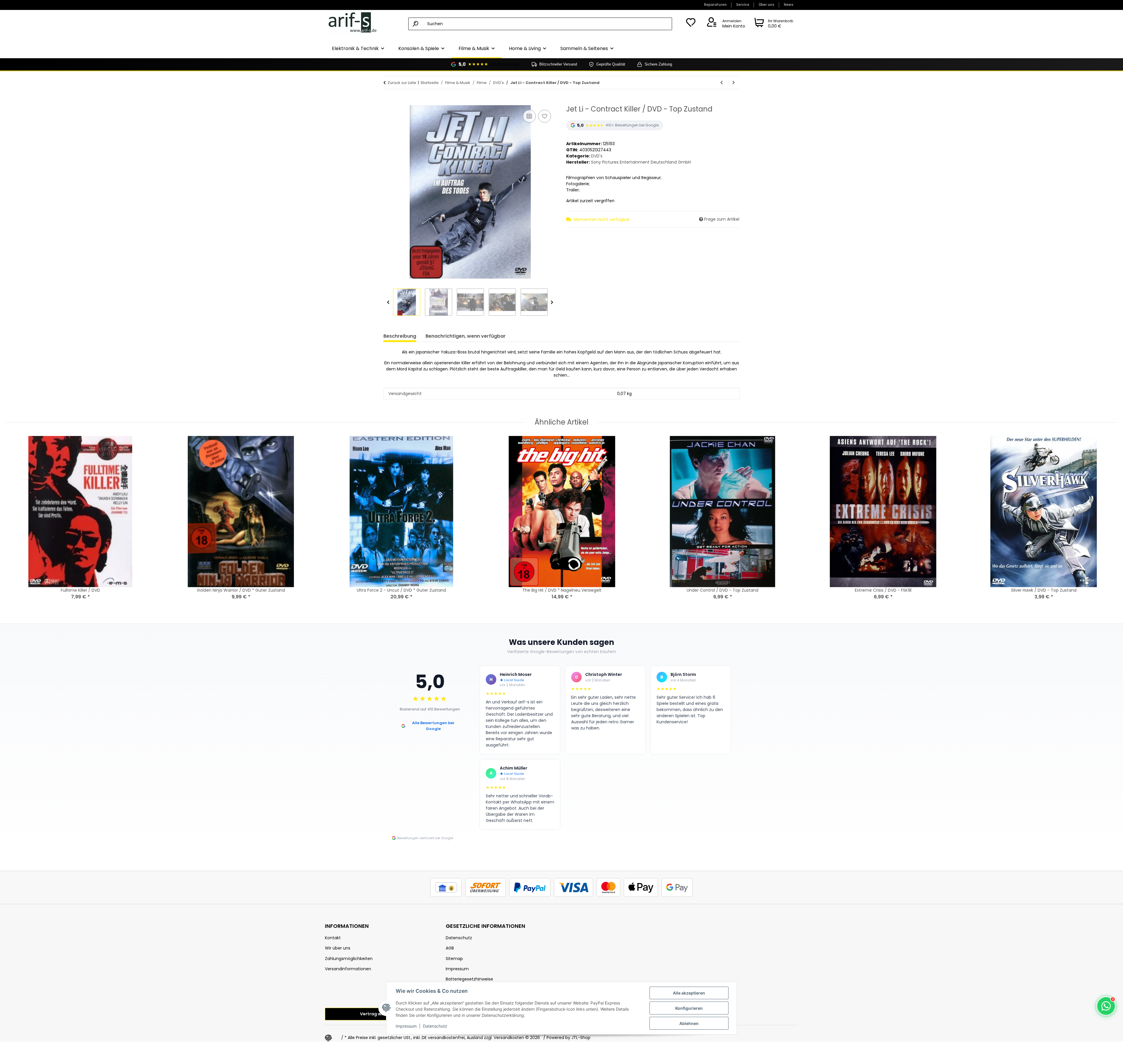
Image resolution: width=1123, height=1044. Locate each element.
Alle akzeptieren (689, 992)
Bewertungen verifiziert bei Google (425, 838)
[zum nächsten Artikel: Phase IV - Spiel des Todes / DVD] (734, 82)
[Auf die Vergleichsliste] (529, 116)
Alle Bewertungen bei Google (433, 726)
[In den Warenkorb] (388, 102)
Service (742, 4)
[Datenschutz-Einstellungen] (328, 1038)
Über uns (766, 4)
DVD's (596, 156)
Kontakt (333, 938)
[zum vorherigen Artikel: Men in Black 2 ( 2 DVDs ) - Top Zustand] (722, 82)
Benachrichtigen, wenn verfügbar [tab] (466, 336)
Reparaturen (715, 4)
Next (552, 302)
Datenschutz (435, 1026)
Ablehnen (689, 1023)
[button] (725, 24)
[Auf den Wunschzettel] (544, 116)
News (788, 4)
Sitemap (454, 958)
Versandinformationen (348, 969)
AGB (450, 948)
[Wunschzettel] (690, 24)
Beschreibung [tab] (399, 336)
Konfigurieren (689, 1008)
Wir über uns (337, 948)
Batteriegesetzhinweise (469, 979)
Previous (388, 302)
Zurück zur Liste (401, 82)
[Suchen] (415, 24)
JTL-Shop (580, 1037)
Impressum (406, 1026)
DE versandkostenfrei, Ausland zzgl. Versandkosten (473, 1037)
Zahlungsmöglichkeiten (349, 958)
